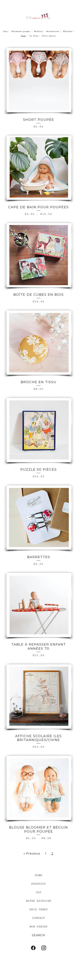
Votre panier (49, 36)
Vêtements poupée (20, 31)
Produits (38, 883)
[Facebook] (33, 948)
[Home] (38, 15)
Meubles (38, 31)
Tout (23, 36)
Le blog (34, 36)
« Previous (32, 853)
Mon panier (38, 926)
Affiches (67, 31)
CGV (38, 892)
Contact (38, 918)
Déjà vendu (39, 909)
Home (38, 875)
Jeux (5, 31)
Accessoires (53, 31)
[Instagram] (43, 948)
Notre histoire (38, 901)
